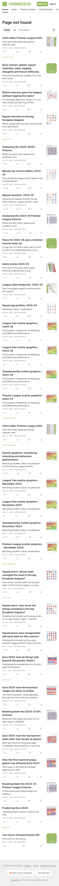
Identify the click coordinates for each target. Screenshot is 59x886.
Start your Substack (22, 872)
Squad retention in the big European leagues (18, 118)
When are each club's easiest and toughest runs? (18, 155)
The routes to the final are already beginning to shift (19, 768)
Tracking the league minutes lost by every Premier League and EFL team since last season (20, 200)
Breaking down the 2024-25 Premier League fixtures (19, 785)
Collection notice (48, 865)
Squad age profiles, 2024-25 (19, 305)
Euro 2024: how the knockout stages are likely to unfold (20, 689)
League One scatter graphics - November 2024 (20, 503)
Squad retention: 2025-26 (18, 195)
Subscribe (42, 4)
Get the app (43, 872)
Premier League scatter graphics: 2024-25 (22, 397)
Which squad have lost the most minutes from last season (22, 125)
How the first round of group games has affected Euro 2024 (21, 761)
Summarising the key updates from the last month (21, 77)
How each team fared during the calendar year (18, 43)
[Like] (4, 516)
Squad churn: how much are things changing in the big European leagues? (19, 609)
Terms (36, 865)
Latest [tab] (7, 30)
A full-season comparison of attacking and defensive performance (21, 332)
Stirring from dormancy (14, 838)
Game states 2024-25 (15, 264)
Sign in (53, 4)
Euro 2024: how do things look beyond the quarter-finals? (20, 659)
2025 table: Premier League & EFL (22, 38)
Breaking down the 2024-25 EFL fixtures (21, 713)
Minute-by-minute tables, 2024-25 (22, 173)
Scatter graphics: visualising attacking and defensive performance (19, 456)
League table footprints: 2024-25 (22, 284)
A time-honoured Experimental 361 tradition (19, 792)
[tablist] (16, 30)
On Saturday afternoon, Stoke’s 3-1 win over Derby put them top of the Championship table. (21, 101)
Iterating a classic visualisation (17, 309)
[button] (5, 9)
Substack (15, 880)
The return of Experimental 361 (21, 835)
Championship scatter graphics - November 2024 (22, 524)
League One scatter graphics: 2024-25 (20, 349)
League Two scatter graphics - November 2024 (20, 482)
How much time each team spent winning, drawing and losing (18, 269)
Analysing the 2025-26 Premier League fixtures (21, 217)
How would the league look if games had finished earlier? (22, 179)
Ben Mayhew (20, 48)
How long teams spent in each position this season (21, 290)
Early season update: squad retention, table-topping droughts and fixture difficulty (20, 68)
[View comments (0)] (17, 85)
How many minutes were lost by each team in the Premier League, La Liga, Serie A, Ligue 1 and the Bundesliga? (20, 583)
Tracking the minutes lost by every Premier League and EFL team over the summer (21, 641)
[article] (29, 44)
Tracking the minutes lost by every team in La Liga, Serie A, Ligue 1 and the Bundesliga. (22, 617)
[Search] (54, 30)
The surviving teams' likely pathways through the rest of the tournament (20, 696)
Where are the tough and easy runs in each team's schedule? (20, 720)
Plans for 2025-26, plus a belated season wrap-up (22, 241)
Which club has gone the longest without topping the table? (22, 94)
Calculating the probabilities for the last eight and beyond (21, 665)
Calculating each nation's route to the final (20, 813)
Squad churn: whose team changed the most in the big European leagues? (19, 575)
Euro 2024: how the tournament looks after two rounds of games (21, 737)
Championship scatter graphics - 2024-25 (22, 373)
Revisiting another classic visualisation (21, 487)
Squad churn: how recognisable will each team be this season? (21, 635)
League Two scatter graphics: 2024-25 (20, 325)
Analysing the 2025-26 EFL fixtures (18, 148)
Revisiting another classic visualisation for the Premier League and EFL (21, 465)
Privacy (27, 865)
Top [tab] (14, 30)
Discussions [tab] (24, 30)
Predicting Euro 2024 (15, 808)
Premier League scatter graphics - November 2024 (22, 546)
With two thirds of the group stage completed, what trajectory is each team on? (22, 744)
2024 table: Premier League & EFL (22, 425)
